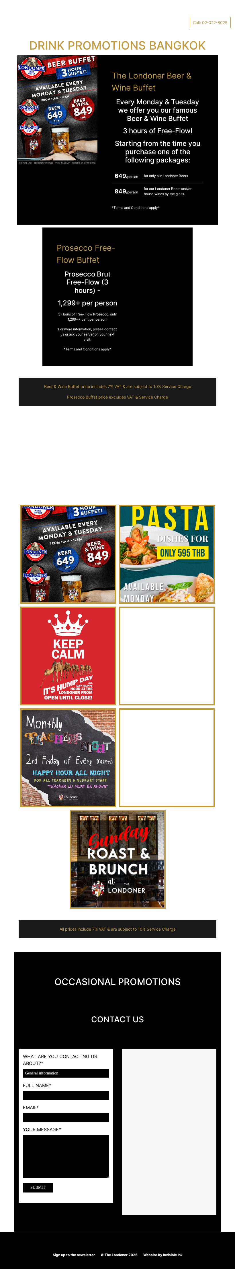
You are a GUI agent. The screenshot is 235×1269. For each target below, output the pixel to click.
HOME (13, 11)
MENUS (141, 11)
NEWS (13, 22)
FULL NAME (37, 1085)
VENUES (33, 11)
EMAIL (31, 1107)
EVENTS (89, 11)
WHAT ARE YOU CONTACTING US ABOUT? (60, 1060)
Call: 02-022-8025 (210, 22)
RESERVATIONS (169, 11)
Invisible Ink (173, 1255)
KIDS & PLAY (115, 11)
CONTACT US (203, 11)
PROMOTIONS (61, 11)
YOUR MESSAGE (42, 1129)
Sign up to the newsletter (74, 1255)
